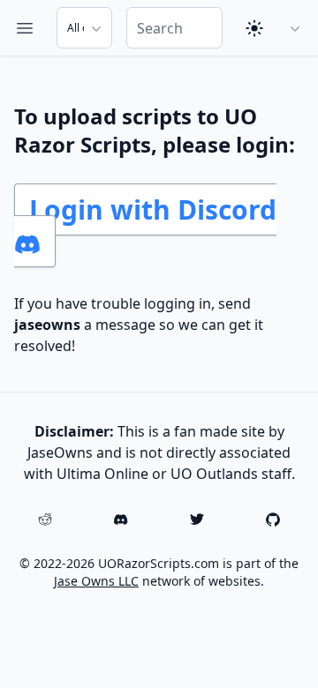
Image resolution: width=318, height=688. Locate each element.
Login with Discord (152, 209)
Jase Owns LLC (96, 580)
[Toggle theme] (254, 28)
